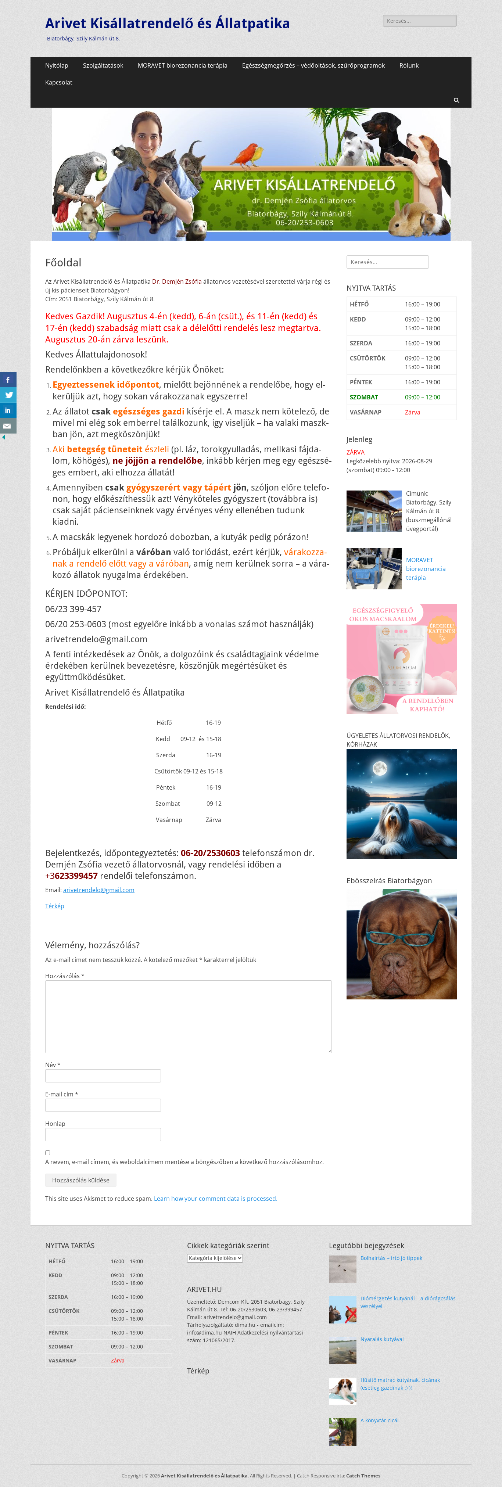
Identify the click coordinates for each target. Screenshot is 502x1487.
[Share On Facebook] (8, 379)
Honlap (55, 1124)
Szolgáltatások (103, 65)
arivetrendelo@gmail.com (99, 890)
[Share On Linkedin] (8, 410)
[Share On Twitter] (8, 395)
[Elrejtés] (3, 439)
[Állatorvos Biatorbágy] (251, 238)
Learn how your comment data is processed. (215, 1199)
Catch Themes (363, 1475)
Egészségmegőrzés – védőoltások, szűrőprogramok (313, 65)
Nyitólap (56, 65)
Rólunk (409, 65)
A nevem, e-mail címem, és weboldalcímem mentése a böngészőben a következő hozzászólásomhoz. (184, 1162)
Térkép (54, 906)
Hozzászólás (65, 976)
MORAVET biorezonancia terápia (182, 65)
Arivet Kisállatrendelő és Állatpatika (167, 23)
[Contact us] (8, 426)
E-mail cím (61, 1094)
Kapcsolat (58, 82)
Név (53, 1065)
